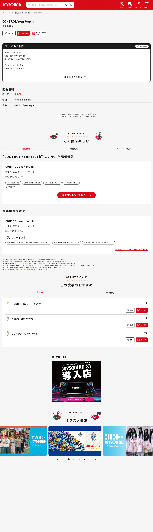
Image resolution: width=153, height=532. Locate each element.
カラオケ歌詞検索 (15, 13)
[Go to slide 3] (68, 459)
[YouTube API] (28, 269)
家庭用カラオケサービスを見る (131, 249)
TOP (3, 13)
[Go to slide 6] (84, 459)
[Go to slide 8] (95, 459)
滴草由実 (27, 13)
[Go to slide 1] (57, 459)
